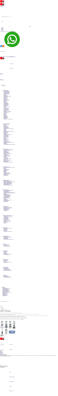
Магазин (1, 56)
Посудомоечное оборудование (6, 290)
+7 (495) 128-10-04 (2, 5)
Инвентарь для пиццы (5, 294)
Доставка (7, 56)
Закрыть (1, 365)
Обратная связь (10, 349)
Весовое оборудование (5, 292)
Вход (9, 26)
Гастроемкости (4, 293)
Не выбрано (4, 51)
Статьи (8, 56)
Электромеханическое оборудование (6, 288)
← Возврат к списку (2, 335)
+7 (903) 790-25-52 (11, 68)
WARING (22, 319)
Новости (10, 56)
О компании (12, 56)
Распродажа (3, 56)
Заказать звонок (14, 31)
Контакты (15, 56)
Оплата (5, 56)
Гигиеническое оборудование (6, 291)
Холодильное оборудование (5, 289)
